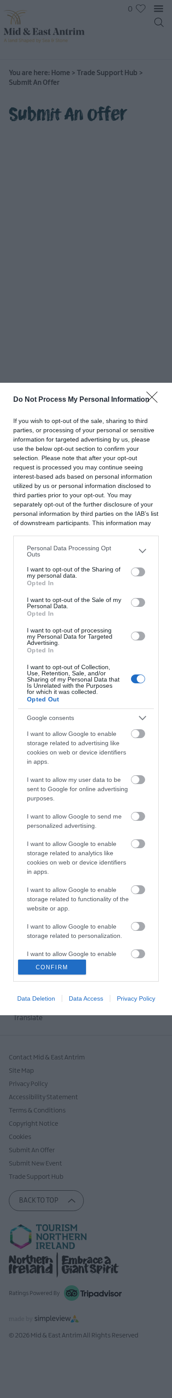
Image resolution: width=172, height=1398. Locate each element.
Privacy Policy (136, 998)
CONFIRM (52, 967)
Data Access (86, 998)
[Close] (154, 400)
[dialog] (86, 699)
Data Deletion (36, 998)
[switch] (138, 572)
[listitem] (86, 551)
